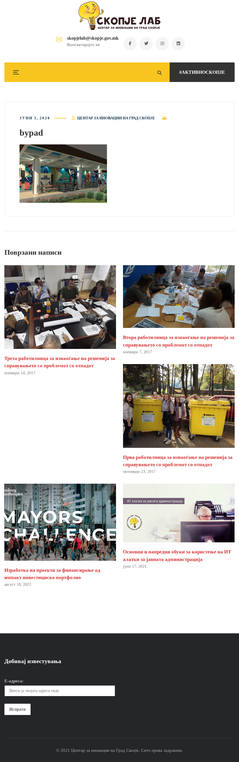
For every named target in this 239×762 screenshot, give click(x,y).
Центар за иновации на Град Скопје (116, 118)
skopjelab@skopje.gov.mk (93, 38)
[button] (63, 173)
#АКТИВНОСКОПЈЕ (202, 72)
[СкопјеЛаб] (119, 16)
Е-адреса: (14, 681)
